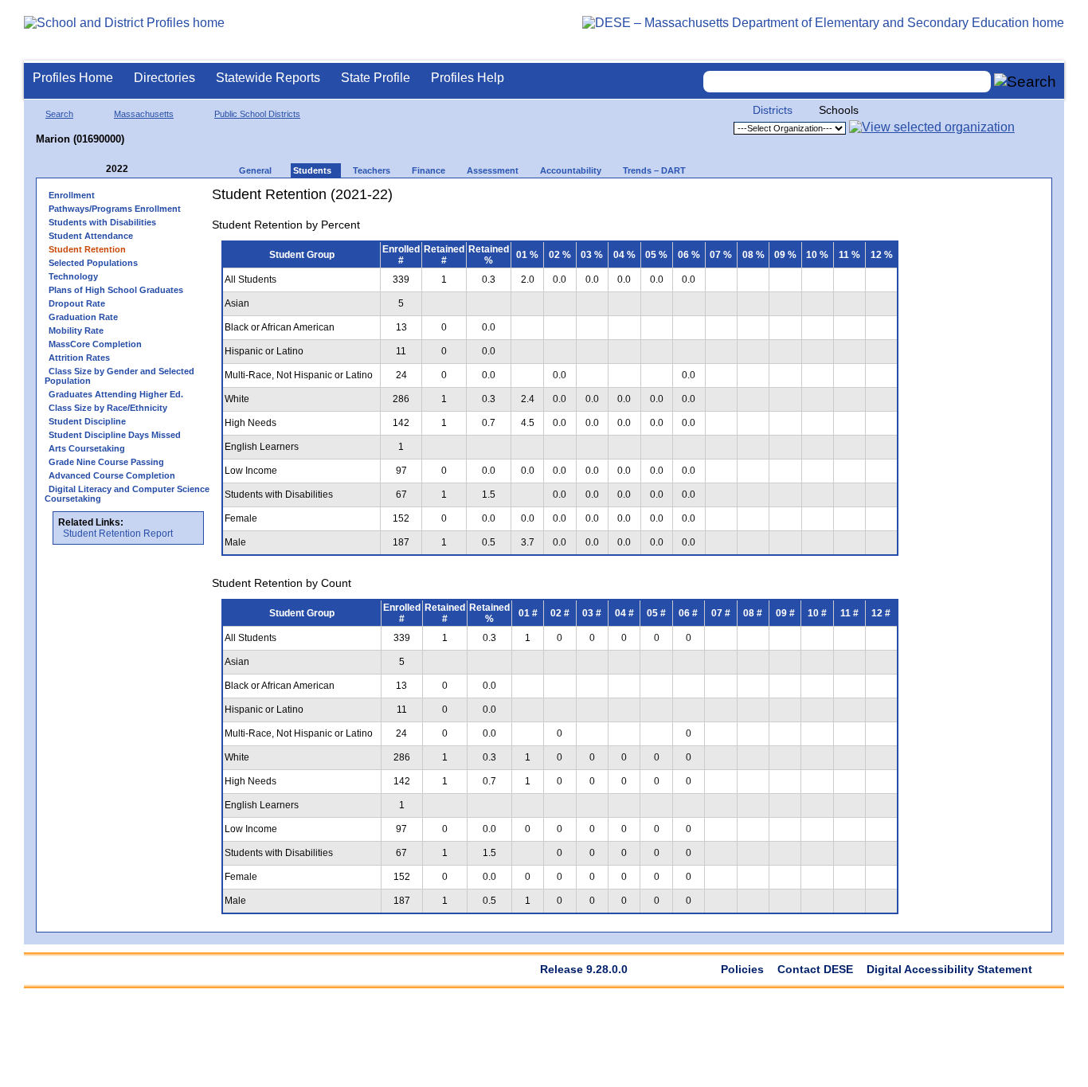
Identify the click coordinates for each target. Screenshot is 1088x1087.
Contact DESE (815, 969)
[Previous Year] (95, 169)
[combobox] (847, 81)
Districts (773, 110)
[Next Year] (150, 169)
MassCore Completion (95, 344)
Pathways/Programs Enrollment (115, 208)
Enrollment (72, 195)
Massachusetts (144, 114)
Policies (742, 969)
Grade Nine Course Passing (106, 462)
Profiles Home (73, 77)
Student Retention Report (118, 533)
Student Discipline (87, 421)
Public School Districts (257, 114)
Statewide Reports (268, 77)
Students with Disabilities (102, 222)
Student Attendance (91, 235)
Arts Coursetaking (87, 448)
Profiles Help (467, 77)
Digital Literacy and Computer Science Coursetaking (127, 493)
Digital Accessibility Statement (949, 969)
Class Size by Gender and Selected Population (119, 375)
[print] (808, 200)
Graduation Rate (83, 317)
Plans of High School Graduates (116, 290)
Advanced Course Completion (112, 475)
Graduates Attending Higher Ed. (116, 394)
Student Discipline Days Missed (115, 435)
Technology (73, 276)
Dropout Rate (77, 303)
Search (59, 114)
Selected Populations (93, 263)
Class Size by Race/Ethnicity (108, 408)
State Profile (375, 77)
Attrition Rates (79, 357)
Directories (164, 77)
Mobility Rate (76, 330)
